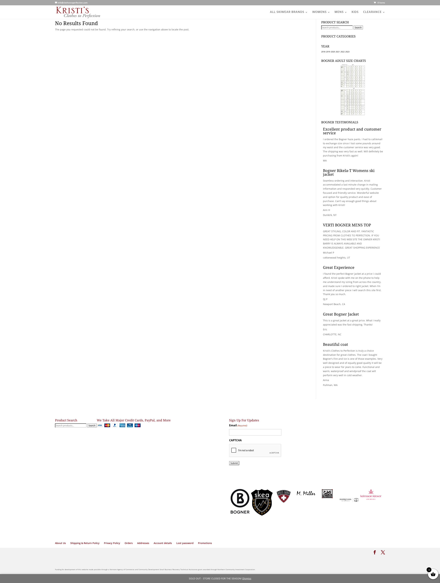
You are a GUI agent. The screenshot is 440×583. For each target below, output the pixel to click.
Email (238, 425)
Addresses (143, 543)
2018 (323, 52)
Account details (163, 543)
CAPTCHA (235, 440)
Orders (129, 543)
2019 (328, 52)
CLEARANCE (372, 12)
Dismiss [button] (246, 578)
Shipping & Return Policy (85, 543)
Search (358, 27)
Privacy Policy (112, 543)
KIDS (355, 12)
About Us (60, 543)
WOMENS (319, 12)
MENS (339, 12)
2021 (338, 52)
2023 (347, 52)
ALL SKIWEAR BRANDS (287, 12)
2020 (333, 52)
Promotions (205, 543)
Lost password (185, 543)
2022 (342, 52)
